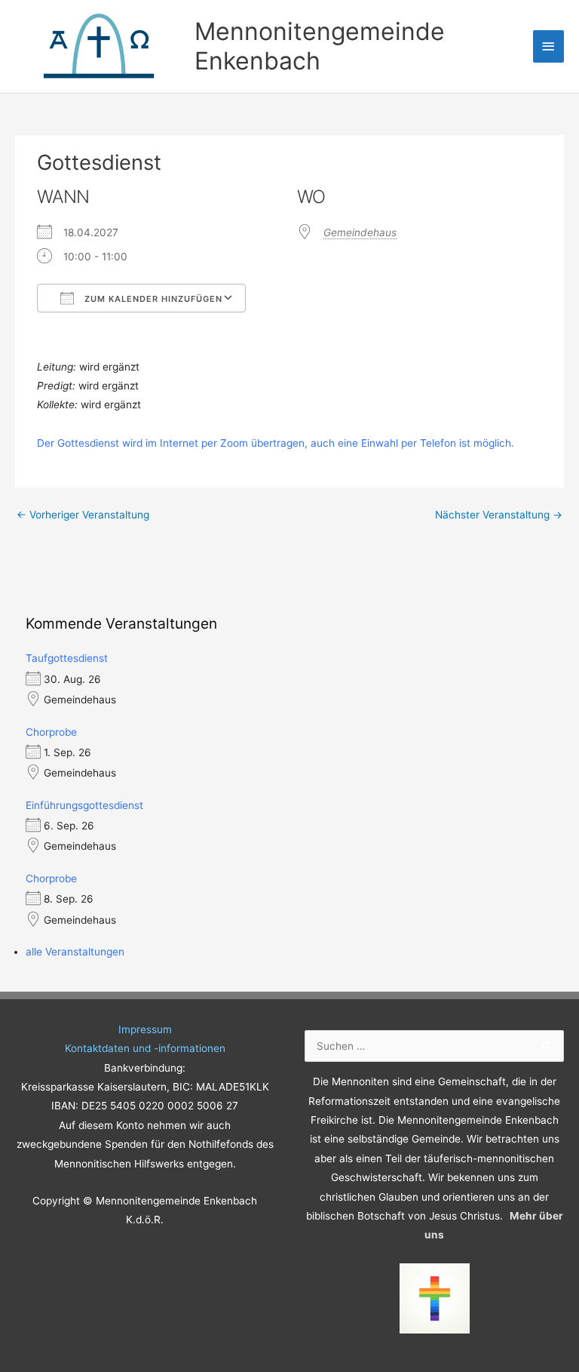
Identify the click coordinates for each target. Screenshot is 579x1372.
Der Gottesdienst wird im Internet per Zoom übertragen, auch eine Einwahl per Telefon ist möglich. (275, 443)
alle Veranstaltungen (75, 952)
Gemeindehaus (360, 232)
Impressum (145, 1029)
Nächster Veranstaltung (498, 515)
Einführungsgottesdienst (84, 805)
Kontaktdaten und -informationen (145, 1048)
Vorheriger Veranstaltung (83, 515)
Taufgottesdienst (67, 658)
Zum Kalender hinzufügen (151, 299)
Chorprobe (51, 732)
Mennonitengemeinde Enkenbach (320, 46)
